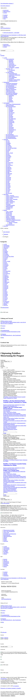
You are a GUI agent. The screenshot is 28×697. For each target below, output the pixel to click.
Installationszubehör (13, 81)
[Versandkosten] (2, 337)
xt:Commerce (16, 686)
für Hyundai (8, 156)
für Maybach (8, 168)
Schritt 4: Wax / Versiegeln (11, 199)
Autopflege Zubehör (10, 205)
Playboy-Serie (9, 213)
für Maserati (8, 167)
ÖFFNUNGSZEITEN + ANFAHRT (11, 32)
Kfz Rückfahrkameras (10, 137)
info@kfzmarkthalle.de (5, 28)
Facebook (5, 15)
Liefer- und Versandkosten (9, 531)
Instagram (5, 17)
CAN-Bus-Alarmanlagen (11, 84)
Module (10, 96)
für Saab (8, 181)
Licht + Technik (9, 211)
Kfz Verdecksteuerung (11, 106)
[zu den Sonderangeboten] (5, 307)
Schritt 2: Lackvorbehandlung (12, 196)
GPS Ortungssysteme (10, 92)
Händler (5, 538)
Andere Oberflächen (10, 201)
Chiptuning (5, 139)
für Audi (10, 109)
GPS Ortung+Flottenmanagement (13, 104)
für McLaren (11, 121)
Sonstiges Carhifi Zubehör (14, 79)
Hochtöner (11, 60)
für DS (7, 151)
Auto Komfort (6, 102)
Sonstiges (11, 100)
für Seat (7, 182)
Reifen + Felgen (9, 202)
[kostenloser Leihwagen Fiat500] (5, 503)
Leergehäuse (11, 78)
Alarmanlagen (6, 82)
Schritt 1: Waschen (10, 195)
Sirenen (10, 99)
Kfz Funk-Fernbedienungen (12, 135)
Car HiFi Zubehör (10, 72)
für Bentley (11, 110)
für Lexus (8, 166)
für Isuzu (8, 159)
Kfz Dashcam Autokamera (11, 93)
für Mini (10, 123)
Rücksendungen (6, 535)
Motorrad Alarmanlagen (11, 89)
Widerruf (5, 537)
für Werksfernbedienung (11, 87)
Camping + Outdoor (10, 221)
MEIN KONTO (6, 11)
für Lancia (8, 163)
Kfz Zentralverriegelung (11, 138)
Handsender (11, 95)
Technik (10, 223)
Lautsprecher (11, 63)
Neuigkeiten (5, 575)
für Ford (10, 115)
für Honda (8, 155)
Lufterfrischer (9, 215)
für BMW (11, 111)
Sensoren (11, 98)
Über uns (5, 560)
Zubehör (5, 210)
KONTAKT (6, 10)
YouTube (5, 16)
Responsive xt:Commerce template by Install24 (11, 688)
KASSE (5, 12)
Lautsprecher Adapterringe (14, 74)
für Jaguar (11, 117)
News (4, 18)
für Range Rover (12, 129)
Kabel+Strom (11, 66)
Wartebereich (6, 561)
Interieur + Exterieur (10, 217)
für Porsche (11, 128)
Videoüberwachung (10, 90)
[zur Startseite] (14, 36)
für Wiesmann (9, 193)
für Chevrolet (11, 112)
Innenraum (8, 204)
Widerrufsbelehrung (7, 536)
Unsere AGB (6, 532)
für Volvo (11, 132)
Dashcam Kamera (10, 105)
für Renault (11, 131)
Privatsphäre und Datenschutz (9, 533)
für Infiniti (11, 116)
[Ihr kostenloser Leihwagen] (3, 632)
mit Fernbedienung (10, 85)
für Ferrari (11, 113)
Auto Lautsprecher (10, 59)
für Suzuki (8, 187)
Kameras (11, 71)
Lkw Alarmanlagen (10, 88)
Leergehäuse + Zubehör (14, 67)
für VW (10, 133)
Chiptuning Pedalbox (10, 218)
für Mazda (11, 120)
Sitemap (5, 566)
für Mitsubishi (9, 173)
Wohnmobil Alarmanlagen (11, 83)
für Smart (8, 184)
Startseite (5, 559)
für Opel (10, 126)
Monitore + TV (9, 68)
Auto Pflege (5, 194)
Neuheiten (5, 564)
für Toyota (8, 189)
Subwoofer (11, 62)
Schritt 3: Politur (9, 198)
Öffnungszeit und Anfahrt (8, 530)
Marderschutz (9, 212)
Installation (11, 101)
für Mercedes (11, 122)
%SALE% (5, 226)
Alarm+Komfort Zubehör (11, 94)
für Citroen (8, 149)
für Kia (7, 161)
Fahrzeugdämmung (13, 73)
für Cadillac (8, 145)
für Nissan (11, 124)
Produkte (2, 55)
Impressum (5, 541)
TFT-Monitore (12, 70)
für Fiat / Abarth (9, 152)
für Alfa (10, 107)
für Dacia (8, 150)
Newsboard (5, 565)
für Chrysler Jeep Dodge (11, 148)
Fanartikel (8, 209)
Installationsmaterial (10, 224)
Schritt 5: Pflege (9, 200)
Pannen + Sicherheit (10, 216)
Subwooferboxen (12, 65)
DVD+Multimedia (13, 77)
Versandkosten (4, 678)
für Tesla (8, 188)
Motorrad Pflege (9, 206)
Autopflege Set (9, 207)
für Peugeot (11, 127)
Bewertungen (6, 563)
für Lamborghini (12, 118)
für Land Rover (9, 165)
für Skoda (8, 183)
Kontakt (5, 539)
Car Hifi (5, 57)
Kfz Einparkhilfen (10, 134)
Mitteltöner (11, 61)
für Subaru (8, 185)
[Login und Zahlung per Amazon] (3, 325)
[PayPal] (3, 328)
